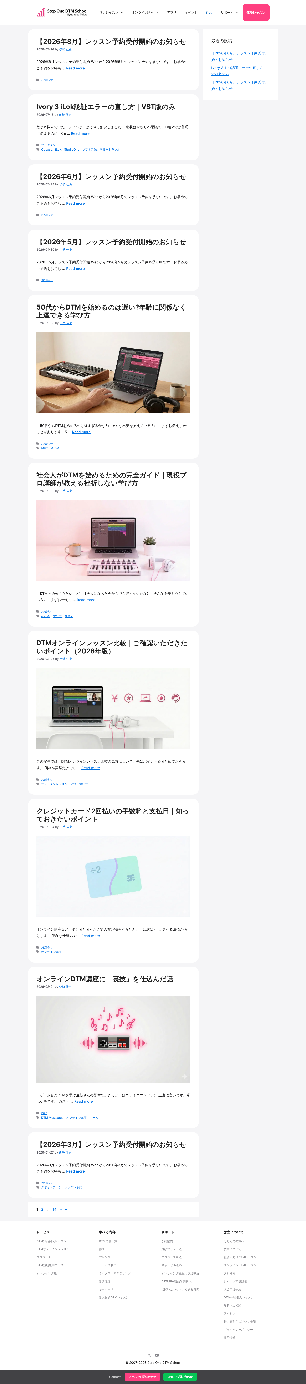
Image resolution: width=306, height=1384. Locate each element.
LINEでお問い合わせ (180, 1377)
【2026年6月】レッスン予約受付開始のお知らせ (111, 176)
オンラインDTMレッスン (240, 1265)
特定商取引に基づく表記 (240, 1321)
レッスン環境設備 (235, 1281)
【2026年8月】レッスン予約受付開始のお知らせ (111, 41)
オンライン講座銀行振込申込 (180, 1273)
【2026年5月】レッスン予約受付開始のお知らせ (111, 242)
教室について (232, 1249)
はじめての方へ (234, 1241)
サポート (227, 12)
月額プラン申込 (171, 1249)
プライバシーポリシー (238, 1329)
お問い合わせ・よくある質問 (180, 1289)
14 (54, 1209)
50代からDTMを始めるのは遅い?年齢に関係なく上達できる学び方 (111, 311)
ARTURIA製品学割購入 (176, 1281)
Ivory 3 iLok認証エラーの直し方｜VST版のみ (105, 107)
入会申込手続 (232, 1289)
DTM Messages (52, 1117)
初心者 (55, 448)
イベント (191, 12)
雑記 (44, 1113)
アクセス (229, 1313)
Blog (209, 12)
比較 (73, 784)
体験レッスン (256, 12)
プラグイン (48, 145)
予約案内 (167, 1241)
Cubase (46, 149)
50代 (44, 448)
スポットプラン (51, 1187)
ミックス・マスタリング (115, 1273)
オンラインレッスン (54, 784)
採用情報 (229, 1337)
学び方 (57, 616)
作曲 (102, 1249)
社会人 (69, 616)
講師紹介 (229, 1273)
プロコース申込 (171, 1257)
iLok (58, 149)
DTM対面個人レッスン (51, 1241)
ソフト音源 (89, 149)
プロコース (43, 1257)
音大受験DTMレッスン (114, 1297)
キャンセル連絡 (171, 1265)
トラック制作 (107, 1265)
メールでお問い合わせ (142, 1377)
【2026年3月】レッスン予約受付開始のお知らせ (111, 1144)
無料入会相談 (232, 1305)
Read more (75, 68)
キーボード (106, 1289)
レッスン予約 (73, 1187)
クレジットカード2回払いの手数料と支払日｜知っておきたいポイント (112, 815)
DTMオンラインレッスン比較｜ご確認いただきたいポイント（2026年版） (112, 647)
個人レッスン (109, 12)
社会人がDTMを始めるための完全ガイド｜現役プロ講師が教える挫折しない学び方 (111, 479)
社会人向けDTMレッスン (240, 1257)
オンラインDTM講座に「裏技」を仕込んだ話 (104, 979)
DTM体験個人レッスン (239, 1297)
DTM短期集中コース (49, 1265)
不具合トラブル (110, 149)
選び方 (83, 784)
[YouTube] (157, 1355)
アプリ (172, 12)
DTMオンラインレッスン (52, 1249)
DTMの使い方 (108, 1241)
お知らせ (47, 79)
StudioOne (71, 149)
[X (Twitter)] (149, 1355)
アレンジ (105, 1257)
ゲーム (94, 1117)
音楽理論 (105, 1281)
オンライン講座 (143, 12)
